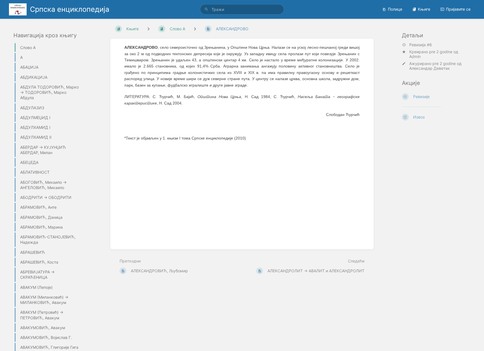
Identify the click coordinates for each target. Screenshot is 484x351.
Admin (415, 56)
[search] (242, 9)
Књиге (424, 9)
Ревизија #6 (420, 45)
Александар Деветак (429, 68)
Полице (395, 9)
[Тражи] (206, 9)
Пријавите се (458, 9)
